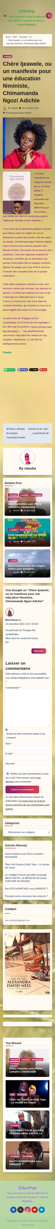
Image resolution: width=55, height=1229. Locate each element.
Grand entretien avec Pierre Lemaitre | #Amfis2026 (24, 506)
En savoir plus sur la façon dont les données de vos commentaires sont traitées (27, 805)
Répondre (38, 651)
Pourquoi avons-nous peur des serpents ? (26, 896)
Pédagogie (36, 495)
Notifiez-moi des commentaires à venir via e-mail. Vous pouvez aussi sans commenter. (27, 778)
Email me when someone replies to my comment (25, 736)
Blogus (42, 1221)
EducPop (26, 11)
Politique (13, 499)
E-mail (9, 753)
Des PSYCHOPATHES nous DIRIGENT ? (26, 888)
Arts (12, 1094)
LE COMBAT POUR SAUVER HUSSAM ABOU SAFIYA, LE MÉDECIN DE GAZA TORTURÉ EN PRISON (26, 878)
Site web (10, 763)
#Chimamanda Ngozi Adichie (18, 113)
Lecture (7, 56)
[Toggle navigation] (5, 15)
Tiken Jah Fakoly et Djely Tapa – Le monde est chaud (27, 1101)
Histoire (13, 495)
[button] (8, 970)
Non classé (25, 530)
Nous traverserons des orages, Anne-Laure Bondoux (26, 567)
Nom (9, 743)
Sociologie (27, 1156)
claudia (14, 108)
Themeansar (27, 1225)
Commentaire (13, 688)
